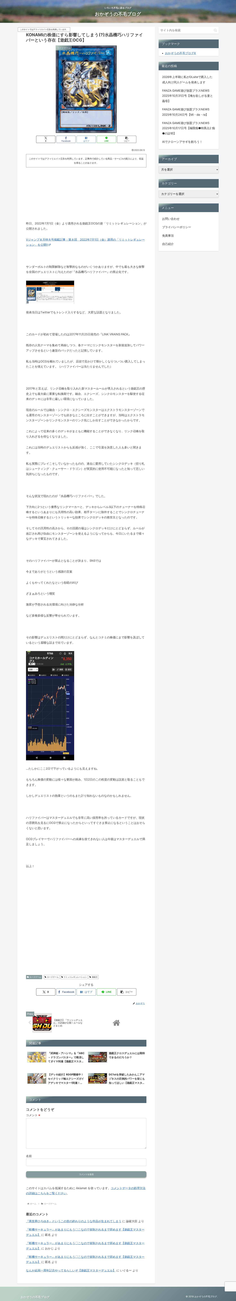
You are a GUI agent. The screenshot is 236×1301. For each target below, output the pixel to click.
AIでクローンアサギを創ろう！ (182, 141)
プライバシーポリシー (176, 227)
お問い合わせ (170, 218)
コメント (33, 1115)
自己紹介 (168, 244)
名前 (29, 1156)
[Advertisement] (86, 192)
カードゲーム (35, 977)
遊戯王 (95, 977)
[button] (126, 139)
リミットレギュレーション (75, 977)
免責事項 (168, 235)
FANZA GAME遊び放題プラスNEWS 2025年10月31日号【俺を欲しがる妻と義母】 (187, 96)
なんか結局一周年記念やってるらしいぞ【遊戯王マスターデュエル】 (71, 1270)
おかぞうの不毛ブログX (180, 53)
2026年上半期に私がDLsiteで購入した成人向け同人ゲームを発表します (187, 79)
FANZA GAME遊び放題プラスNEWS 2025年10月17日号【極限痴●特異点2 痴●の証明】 (188, 128)
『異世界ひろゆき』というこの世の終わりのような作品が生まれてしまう (73, 1221)
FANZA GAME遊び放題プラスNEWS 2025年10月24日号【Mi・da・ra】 (185, 112)
